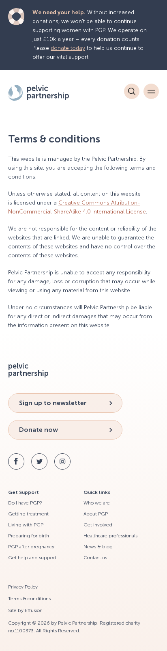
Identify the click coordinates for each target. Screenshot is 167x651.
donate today (68, 48)
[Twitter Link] (39, 461)
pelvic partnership (28, 369)
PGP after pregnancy (31, 547)
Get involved (98, 525)
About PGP (96, 514)
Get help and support (32, 557)
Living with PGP (25, 525)
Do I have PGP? (25, 503)
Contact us (95, 557)
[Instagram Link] (62, 461)
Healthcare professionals (110, 536)
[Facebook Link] (16, 461)
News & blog (98, 547)
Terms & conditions (29, 598)
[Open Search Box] (131, 91)
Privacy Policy (23, 587)
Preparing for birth (28, 536)
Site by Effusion (25, 610)
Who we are (97, 503)
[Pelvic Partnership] (50, 93)
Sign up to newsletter (53, 403)
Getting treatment (28, 514)
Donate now (38, 429)
